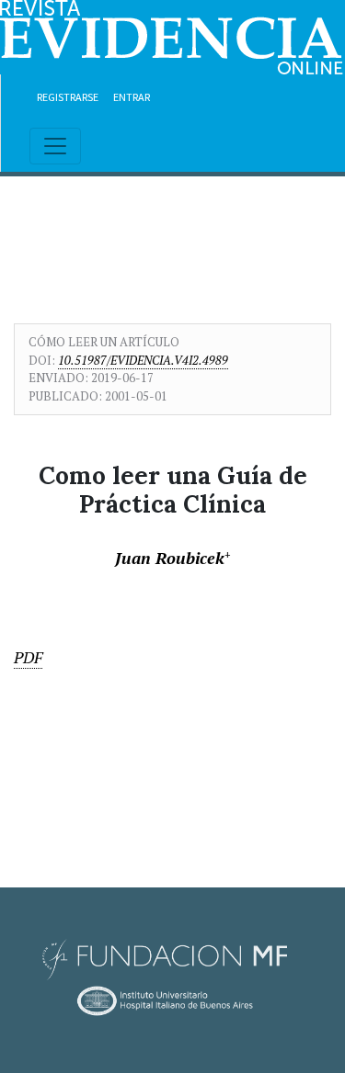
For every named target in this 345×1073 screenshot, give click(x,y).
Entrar (131, 97)
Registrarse (67, 97)
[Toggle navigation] (55, 146)
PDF (28, 657)
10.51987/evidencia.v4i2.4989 (143, 360)
